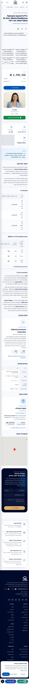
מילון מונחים (24, 617)
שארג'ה (12, 615)
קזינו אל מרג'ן (24, 652)
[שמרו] (25, 29)
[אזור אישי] (2, 2)
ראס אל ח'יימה (10, 612)
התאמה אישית (14, 674)
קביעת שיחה (15, 88)
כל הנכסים (25, 607)
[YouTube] (19, 599)
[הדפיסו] (18, 29)
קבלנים (25, 609)
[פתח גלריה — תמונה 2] (21, 52)
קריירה (12, 640)
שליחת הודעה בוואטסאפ (13, 117)
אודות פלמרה (11, 627)
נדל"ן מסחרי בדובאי (23, 654)
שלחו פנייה (15, 508)
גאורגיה (5, 589)
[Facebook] (22, 599)
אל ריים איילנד (24, 657)
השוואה (25, 625)
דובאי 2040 (24, 630)
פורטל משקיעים (10, 629)
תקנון (12, 649)
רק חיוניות (23, 674)
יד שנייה (25, 615)
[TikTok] (15, 599)
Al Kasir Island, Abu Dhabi (19, 23)
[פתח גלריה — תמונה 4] (21, 61)
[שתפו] (22, 29)
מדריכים (25, 622)
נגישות (12, 657)
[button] (14, 450)
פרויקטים (22, 7)
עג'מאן (12, 617)
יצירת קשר (11, 642)
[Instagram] (26, 599)
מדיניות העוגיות (23, 670)
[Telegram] (9, 599)
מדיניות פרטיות (10, 652)
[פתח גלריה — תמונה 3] (8, 52)
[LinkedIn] (12, 599)
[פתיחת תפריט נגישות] (2, 681)
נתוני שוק (25, 628)
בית (26, 7)
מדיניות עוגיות (11, 654)
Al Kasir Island (9, 7)
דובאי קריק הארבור (23, 649)
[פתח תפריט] (26, 2)
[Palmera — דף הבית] (15, 2)
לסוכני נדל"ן (11, 634)
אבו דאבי (16, 7)
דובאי (12, 607)
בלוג (26, 620)
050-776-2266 (24, 592)
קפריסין (12, 589)
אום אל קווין (11, 620)
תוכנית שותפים (10, 632)
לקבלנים (12, 637)
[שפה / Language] (23, 2)
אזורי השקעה (24, 612)
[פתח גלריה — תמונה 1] (14, 40)
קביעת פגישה (24, 596)
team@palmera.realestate (21, 594)
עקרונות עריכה (10, 660)
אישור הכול (5, 674)
